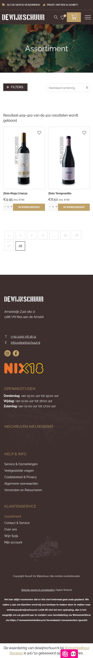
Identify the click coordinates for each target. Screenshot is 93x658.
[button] (15, 87)
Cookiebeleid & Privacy (20, 477)
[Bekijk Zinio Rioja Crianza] (24, 158)
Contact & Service (17, 523)
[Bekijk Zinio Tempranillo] (69, 158)
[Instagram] (7, 353)
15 (65, 235)
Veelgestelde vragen (19, 470)
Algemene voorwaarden (21, 483)
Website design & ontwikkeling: (38, 590)
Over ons (10, 529)
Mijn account (13, 542)
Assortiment (12, 516)
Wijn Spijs (11, 536)
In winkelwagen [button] (28, 207)
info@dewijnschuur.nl (25, 342)
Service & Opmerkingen (21, 464)
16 (77, 235)
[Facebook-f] (16, 353)
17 (9, 246)
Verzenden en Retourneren (23, 490)
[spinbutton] (8, 206)
